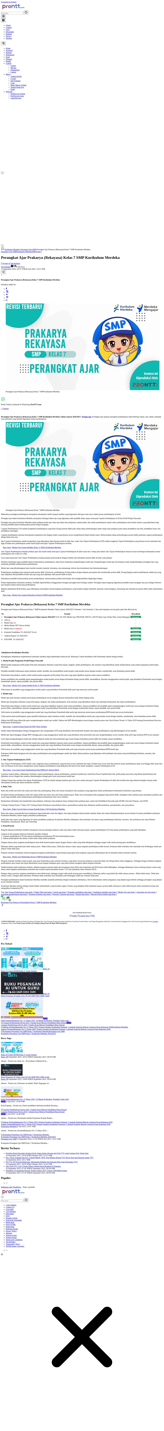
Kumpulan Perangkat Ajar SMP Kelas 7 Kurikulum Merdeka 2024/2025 (28, 1034)
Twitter (74, 916)
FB (93, 916)
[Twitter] (7, 292)
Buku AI (46, 969)
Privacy (9, 36)
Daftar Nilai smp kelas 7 (43, 892)
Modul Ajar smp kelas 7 (127, 892)
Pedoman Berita (12, 1229)
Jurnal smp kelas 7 (60, 892)
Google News (84, 916)
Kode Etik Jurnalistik (14, 1220)
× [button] (2, 1197)
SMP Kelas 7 (37, 252)
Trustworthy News (13, 1244)
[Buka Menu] (3, 20)
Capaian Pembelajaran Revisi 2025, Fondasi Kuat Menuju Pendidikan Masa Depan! (33, 1025)
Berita (45, 1018)
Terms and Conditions (14, 1240)
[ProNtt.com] (13, 9)
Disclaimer (10, 32)
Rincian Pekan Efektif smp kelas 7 (104, 894)
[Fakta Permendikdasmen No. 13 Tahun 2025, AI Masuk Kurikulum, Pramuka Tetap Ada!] (22, 1018)
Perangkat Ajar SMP (9, 252)
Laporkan (155, 921)
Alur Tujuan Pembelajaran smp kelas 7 (19, 892)
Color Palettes (11, 1205)
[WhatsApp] (6, 300)
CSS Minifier (11, 1212)
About (8, 25)
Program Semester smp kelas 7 (40, 894)
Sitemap (9, 38)
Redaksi (9, 34)
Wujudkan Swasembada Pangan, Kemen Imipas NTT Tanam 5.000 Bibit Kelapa (36, 1171)
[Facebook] (6, 289)
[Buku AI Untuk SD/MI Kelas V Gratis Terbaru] (22, 969)
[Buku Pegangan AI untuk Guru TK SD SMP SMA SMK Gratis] (22, 994)
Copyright (9, 1209)
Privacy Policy (11, 1231)
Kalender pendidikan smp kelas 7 (80, 892)
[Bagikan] (3, 272)
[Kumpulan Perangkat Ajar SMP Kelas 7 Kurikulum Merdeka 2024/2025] (25, 1031)
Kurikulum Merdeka (24, 252)
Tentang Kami (11, 1235)
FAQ (8, 30)
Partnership (10, 1227)
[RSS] (7, 1183)
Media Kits (10, 1222)
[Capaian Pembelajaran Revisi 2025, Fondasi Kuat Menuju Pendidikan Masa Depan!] (34, 1023)
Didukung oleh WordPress (11, 1187)
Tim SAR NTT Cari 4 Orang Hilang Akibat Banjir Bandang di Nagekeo (33, 1166)
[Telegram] (6, 295)
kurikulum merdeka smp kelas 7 (105, 892)
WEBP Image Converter (15, 1246)
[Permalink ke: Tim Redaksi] (10, 263)
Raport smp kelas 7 (83, 894)
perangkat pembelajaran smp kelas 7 (14, 894)
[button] (26, 12)
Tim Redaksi (6, 267)
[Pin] (7, 298)
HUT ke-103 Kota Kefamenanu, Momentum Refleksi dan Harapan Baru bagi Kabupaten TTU (42, 1162)
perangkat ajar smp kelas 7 (147, 892)
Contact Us (10, 1207)
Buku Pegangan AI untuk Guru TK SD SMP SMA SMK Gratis (25, 996)
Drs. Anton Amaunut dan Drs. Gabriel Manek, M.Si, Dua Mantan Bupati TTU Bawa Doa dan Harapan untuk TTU (49, 1158)
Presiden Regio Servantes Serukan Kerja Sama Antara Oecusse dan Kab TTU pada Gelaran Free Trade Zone (47, 1153)
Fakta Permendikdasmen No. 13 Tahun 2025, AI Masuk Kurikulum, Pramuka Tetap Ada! (35, 1021)
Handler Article (11, 1218)
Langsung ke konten (8, 2)
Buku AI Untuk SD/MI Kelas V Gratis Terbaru (19, 971)
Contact (9, 27)
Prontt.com (86, 417)
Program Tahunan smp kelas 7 (63, 894)
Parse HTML (11, 1225)
